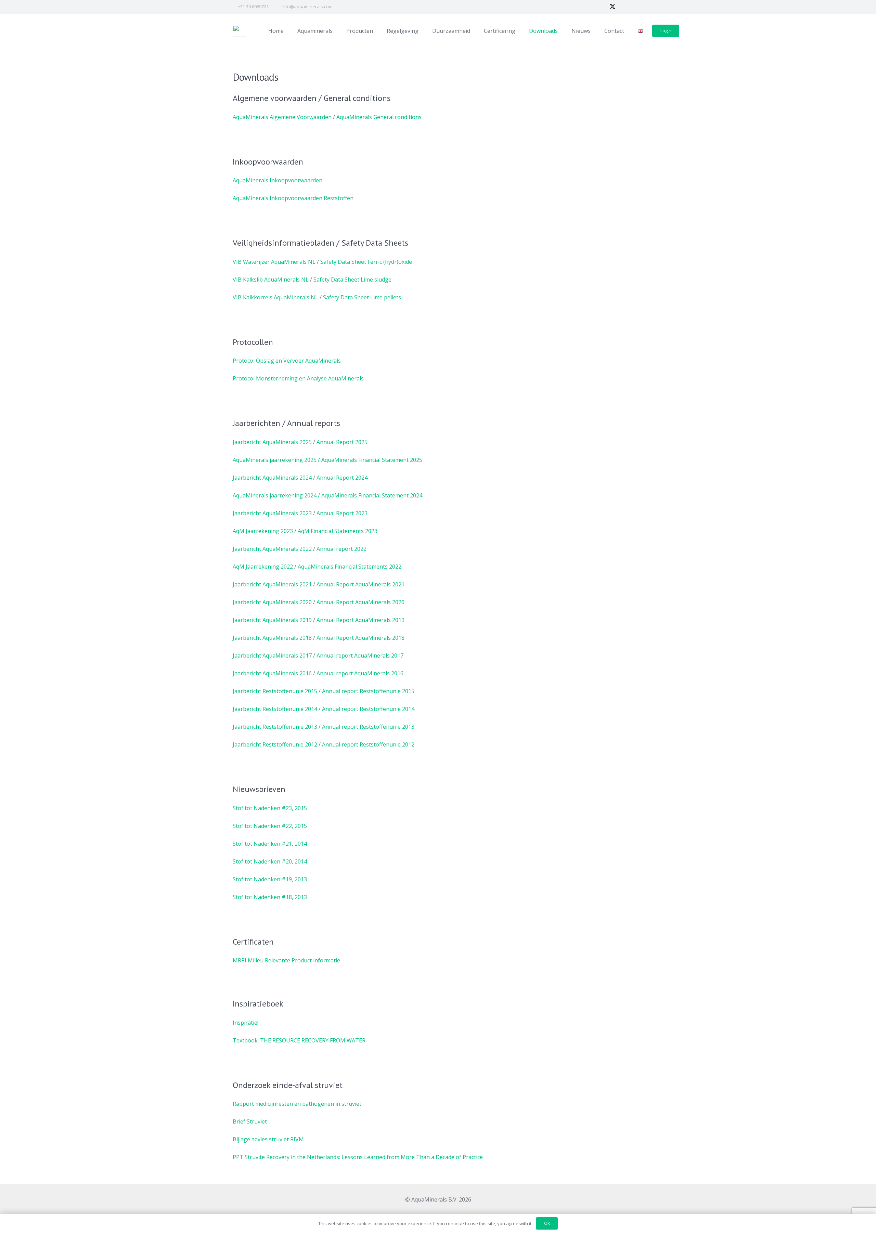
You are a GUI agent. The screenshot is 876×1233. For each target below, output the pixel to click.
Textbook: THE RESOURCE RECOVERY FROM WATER (299, 1040)
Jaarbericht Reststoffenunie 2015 (275, 691)
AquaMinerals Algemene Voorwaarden (282, 117)
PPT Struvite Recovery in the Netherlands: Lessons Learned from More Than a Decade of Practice (358, 1157)
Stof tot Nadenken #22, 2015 (270, 826)
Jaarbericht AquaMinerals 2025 (272, 442)
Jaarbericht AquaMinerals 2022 (272, 549)
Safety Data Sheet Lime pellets (362, 297)
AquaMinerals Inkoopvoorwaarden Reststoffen (293, 198)
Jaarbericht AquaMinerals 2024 (272, 477)
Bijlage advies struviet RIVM (268, 1139)
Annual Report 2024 (342, 477)
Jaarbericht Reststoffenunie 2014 (275, 709)
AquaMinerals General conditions (379, 117)
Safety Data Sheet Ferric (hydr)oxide (366, 261)
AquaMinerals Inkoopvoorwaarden (277, 180)
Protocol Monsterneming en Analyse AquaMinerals (298, 378)
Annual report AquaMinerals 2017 (360, 655)
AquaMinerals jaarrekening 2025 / (276, 460)
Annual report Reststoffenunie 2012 (368, 744)
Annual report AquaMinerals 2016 (360, 673)
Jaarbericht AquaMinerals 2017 (272, 655)
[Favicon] (239, 31)
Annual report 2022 (341, 549)
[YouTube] (637, 7)
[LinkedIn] (625, 7)
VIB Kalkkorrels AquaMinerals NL (275, 297)
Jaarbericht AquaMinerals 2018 (272, 637)
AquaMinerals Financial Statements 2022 (349, 566)
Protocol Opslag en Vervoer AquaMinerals (287, 360)
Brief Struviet (250, 1121)
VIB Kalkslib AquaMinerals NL (271, 279)
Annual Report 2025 (342, 442)
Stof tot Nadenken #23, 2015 (270, 808)
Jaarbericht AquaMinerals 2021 (272, 584)
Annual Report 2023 (342, 513)
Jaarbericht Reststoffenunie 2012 (275, 744)
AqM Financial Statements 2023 (337, 531)
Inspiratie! (245, 1022)
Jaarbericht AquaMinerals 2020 (272, 602)
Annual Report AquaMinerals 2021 (360, 584)
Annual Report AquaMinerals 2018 (360, 637)
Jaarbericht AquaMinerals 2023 (272, 513)
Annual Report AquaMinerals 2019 (360, 620)
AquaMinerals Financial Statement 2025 (371, 460)
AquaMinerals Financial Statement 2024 (371, 495)
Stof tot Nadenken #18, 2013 (270, 897)
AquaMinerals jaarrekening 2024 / (276, 495)
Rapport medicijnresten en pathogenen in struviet (297, 1103)
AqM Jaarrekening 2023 (263, 531)
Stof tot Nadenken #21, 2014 (270, 843)
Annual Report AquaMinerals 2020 (360, 602)
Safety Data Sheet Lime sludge (352, 279)
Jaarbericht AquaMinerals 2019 (272, 620)
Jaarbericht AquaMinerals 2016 (272, 673)
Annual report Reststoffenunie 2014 (368, 709)
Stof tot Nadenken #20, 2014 (270, 861)
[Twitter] (612, 7)
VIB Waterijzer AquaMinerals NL (274, 261)
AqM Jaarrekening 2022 (263, 566)
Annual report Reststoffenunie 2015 (368, 691)
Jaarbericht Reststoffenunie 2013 (275, 726)
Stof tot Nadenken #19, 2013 (270, 879)
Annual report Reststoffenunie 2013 (368, 726)
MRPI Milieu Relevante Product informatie (286, 960)
